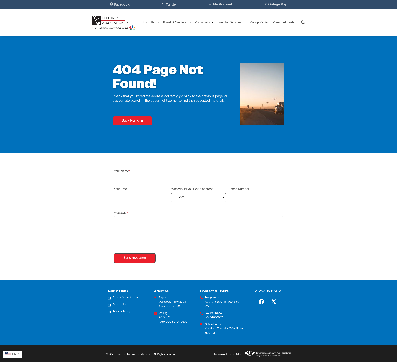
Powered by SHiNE (227, 354)
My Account (220, 5)
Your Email (121, 189)
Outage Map (275, 5)
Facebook (120, 5)
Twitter (169, 5)
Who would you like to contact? (192, 189)
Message (120, 212)
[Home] (113, 23)
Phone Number (239, 189)
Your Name (121, 171)
